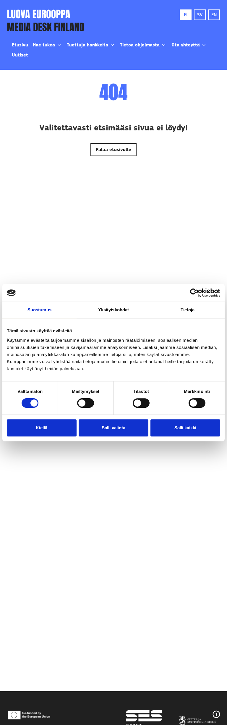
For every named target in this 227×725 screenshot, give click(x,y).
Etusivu (20, 45)
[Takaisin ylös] (216, 714)
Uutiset (20, 55)
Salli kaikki (185, 427)
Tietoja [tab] (188, 309)
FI (185, 14)
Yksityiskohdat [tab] (113, 309)
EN (214, 14)
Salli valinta (113, 427)
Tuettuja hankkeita (87, 45)
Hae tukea (44, 45)
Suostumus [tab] (39, 309)
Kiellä (41, 427)
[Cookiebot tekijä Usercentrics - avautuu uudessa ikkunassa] (194, 292)
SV (199, 14)
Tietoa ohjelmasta (140, 45)
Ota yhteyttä (185, 45)
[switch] (85, 403)
